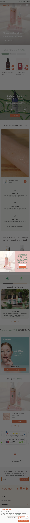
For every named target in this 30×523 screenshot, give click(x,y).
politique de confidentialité (15, 514)
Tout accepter (23, 520)
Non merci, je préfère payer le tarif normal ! (22, 268)
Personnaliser (12, 517)
